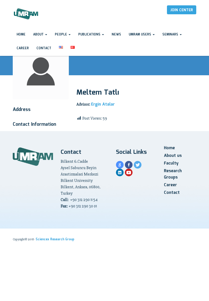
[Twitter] (137, 165)
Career (23, 48)
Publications (89, 34)
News (116, 34)
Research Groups (173, 174)
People (61, 34)
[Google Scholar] (120, 165)
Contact (43, 48)
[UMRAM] (26, 14)
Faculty (171, 163)
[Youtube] (129, 172)
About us (173, 156)
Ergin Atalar (103, 104)
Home (21, 34)
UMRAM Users (140, 34)
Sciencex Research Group (55, 239)
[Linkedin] (120, 172)
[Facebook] (129, 165)
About (39, 34)
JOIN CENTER (181, 10)
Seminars (170, 34)
